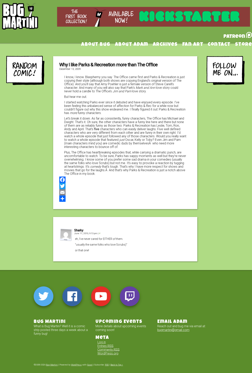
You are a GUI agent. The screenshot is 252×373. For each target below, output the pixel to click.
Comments (108, 349)
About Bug (95, 44)
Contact (219, 44)
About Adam (131, 44)
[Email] (125, 192)
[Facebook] (125, 180)
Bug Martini (30, 22)
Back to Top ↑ (116, 365)
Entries (105, 346)
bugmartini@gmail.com (173, 330)
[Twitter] (125, 186)
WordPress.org (107, 353)
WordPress (76, 365)
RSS (107, 365)
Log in (101, 342)
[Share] (125, 198)
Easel (90, 365)
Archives (165, 44)
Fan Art (192, 44)
